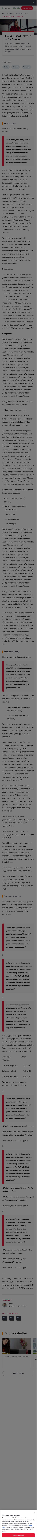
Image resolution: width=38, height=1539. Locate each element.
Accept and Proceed (18, 1535)
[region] (18, 1524)
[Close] (34, 1512)
